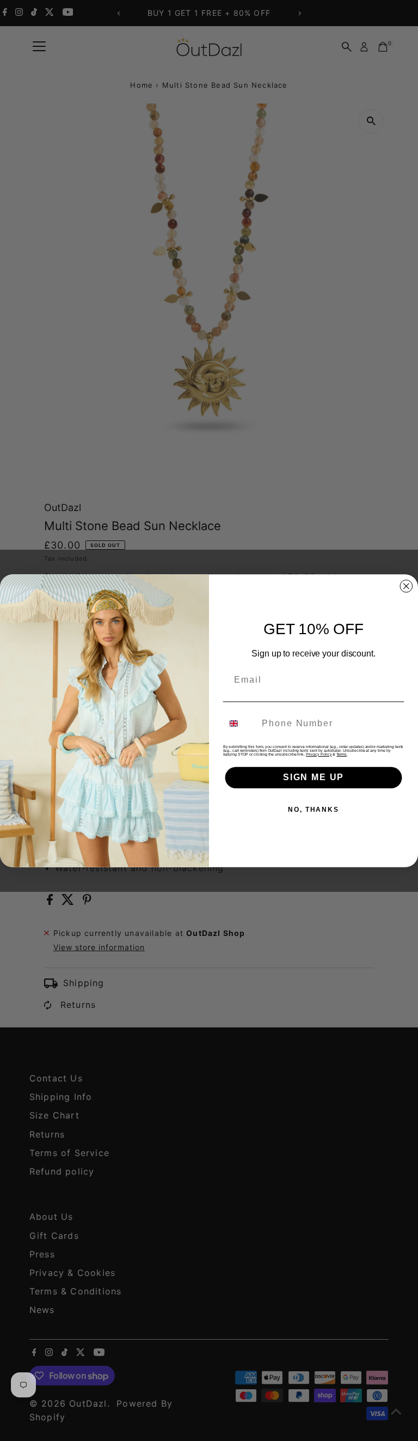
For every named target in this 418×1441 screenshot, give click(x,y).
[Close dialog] (406, 586)
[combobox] (240, 723)
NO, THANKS (313, 809)
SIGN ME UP (313, 777)
